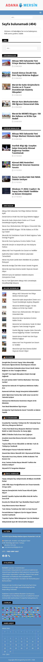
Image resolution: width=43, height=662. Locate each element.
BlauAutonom (21, 596)
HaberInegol (6, 579)
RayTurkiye (32, 585)
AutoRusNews (15, 598)
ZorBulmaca (6, 587)
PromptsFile (23, 598)
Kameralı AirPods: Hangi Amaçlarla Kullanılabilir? (20, 391)
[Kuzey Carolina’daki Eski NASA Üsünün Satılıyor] (6, 179)
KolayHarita (25, 585)
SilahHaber (5, 576)
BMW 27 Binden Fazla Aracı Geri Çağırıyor (17, 434)
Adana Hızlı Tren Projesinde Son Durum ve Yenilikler (19, 250)
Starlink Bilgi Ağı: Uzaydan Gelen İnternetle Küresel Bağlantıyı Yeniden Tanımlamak (24, 149)
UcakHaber (22, 574)
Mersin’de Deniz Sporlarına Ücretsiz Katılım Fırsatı (18, 241)
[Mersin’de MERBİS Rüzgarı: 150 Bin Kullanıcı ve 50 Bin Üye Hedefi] (6, 115)
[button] (40, 12)
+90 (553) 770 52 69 (10, 545)
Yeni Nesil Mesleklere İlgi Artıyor (14, 406)
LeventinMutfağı (24, 587)
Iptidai (36, 574)
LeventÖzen (25, 570)
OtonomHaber (11, 418)
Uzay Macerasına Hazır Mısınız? (14, 505)
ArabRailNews (6, 596)
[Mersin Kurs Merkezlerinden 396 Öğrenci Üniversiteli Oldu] (6, 104)
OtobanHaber (14, 579)
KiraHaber (23, 579)
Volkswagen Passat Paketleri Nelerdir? (16, 450)
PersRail (13, 596)
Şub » (8, 654)
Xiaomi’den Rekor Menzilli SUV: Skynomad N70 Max (21, 453)
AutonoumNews (14, 594)
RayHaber (9, 357)
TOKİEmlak (13, 589)
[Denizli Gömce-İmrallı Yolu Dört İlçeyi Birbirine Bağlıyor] (6, 75)
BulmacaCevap (7, 585)
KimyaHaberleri (16, 570)
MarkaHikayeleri (34, 579)
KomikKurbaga (16, 585)
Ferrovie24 (35, 596)
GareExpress (30, 594)
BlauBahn (23, 594)
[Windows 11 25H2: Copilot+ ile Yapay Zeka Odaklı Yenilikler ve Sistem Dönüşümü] (6, 191)
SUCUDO (5, 568)
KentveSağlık (14, 587)
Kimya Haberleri (12, 474)
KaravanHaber (34, 572)
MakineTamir (30, 574)
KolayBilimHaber (27, 576)
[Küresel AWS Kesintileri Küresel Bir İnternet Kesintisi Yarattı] (6, 164)
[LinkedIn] (6, 556)
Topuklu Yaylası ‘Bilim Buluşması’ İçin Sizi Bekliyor (20, 518)
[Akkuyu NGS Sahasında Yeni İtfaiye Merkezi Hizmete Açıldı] (6, 63)
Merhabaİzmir (24, 572)
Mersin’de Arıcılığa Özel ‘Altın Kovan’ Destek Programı (20, 266)
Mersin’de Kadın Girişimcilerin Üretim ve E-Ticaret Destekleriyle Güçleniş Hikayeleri (25, 88)
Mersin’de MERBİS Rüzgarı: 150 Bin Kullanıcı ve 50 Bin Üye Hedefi (26, 116)
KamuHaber (14, 574)
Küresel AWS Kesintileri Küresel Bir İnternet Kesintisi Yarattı (25, 165)
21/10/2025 (18, 156)
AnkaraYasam (6, 572)
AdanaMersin (15, 572)
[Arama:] (21, 17)
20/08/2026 (18, 121)
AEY (27, 579)
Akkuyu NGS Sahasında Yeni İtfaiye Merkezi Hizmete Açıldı (26, 62)
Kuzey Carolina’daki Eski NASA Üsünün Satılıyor (26, 178)
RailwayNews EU (32, 598)
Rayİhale (32, 587)
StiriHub (4, 598)
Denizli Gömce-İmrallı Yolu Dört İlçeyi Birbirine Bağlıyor (25, 74)
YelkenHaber (6, 574)
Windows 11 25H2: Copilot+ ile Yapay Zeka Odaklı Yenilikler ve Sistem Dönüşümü (26, 191)
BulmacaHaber (6, 581)
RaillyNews (5, 594)
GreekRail (29, 596)
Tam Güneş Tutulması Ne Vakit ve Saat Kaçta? (19, 509)
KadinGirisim (34, 570)
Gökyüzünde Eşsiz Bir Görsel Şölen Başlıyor (18, 522)
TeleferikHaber (20, 568)
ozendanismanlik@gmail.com (13, 547)
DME (8, 598)
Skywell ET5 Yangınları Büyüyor (13, 468)
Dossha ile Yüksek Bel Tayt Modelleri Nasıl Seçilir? (21, 502)
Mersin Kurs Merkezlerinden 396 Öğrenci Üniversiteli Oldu (25, 102)
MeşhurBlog (6, 589)
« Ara (3, 654)
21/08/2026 (18, 66)
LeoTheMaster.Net (15, 576)
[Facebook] (3, 556)
